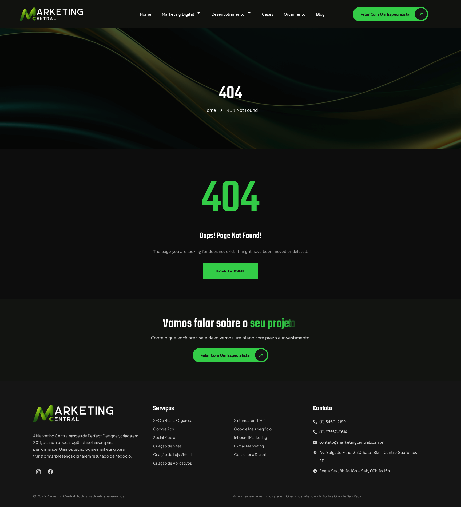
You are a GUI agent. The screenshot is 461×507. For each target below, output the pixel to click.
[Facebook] (50, 471)
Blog (320, 14)
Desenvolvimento (228, 14)
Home (145, 14)
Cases (267, 14)
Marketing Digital (178, 14)
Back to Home (230, 271)
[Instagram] (38, 471)
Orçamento (294, 14)
